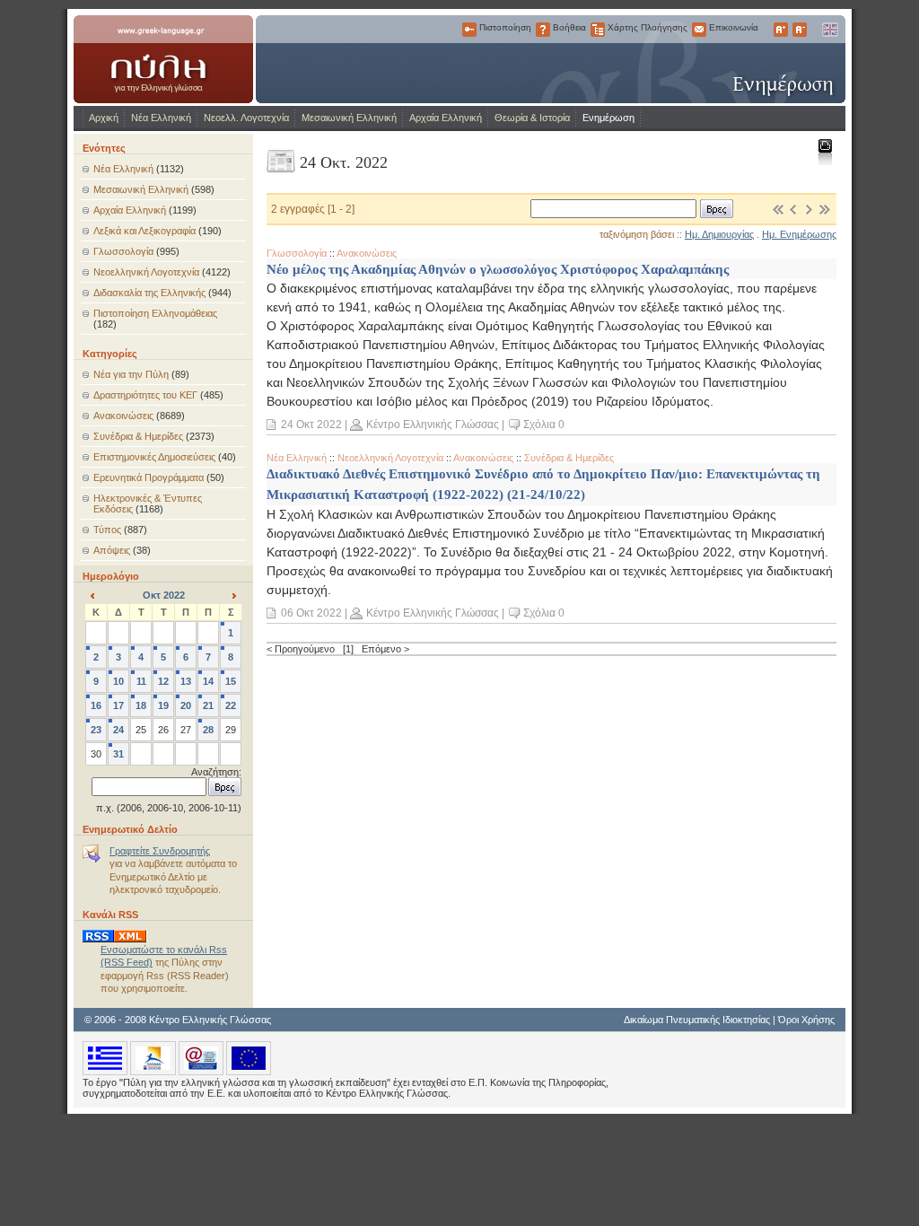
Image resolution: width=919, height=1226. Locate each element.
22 (230, 705)
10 (118, 681)
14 (208, 681)
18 (141, 705)
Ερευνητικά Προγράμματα (148, 477)
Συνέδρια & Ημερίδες (138, 436)
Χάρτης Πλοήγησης (598, 29)
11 (141, 681)
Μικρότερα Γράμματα (799, 29)
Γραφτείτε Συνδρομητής (159, 850)
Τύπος (107, 529)
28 (208, 729)
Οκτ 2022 (164, 595)
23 (96, 729)
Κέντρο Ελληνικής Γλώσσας (432, 424)
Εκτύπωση (824, 151)
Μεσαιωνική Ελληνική (349, 117)
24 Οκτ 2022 (311, 424)
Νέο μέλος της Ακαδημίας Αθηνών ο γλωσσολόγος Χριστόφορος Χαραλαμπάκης (498, 268)
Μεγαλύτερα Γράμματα (781, 29)
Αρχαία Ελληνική (445, 117)
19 (163, 705)
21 (208, 705)
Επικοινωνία (699, 29)
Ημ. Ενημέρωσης (799, 234)
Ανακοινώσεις (123, 415)
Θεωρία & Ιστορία (532, 117)
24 (118, 729)
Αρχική (103, 117)
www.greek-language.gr (163, 59)
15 (230, 681)
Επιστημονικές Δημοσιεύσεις (154, 456)
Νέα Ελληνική (161, 117)
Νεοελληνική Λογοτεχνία (146, 272)
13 (185, 681)
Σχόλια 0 (544, 424)
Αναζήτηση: (216, 771)
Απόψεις (111, 550)
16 (96, 705)
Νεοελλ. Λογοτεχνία (246, 117)
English (829, 29)
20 (185, 705)
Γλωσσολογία (123, 251)
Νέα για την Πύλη (131, 374)
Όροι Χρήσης (806, 1019)
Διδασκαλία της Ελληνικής (149, 292)
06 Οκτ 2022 (311, 613)
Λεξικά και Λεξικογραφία (144, 230)
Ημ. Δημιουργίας (719, 234)
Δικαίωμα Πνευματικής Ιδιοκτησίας (697, 1019)
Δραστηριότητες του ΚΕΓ (145, 395)
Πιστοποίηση (469, 29)
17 (118, 705)
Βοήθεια (543, 29)
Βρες (716, 208)
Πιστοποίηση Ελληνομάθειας (155, 313)
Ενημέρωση (608, 117)
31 (118, 754)
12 (163, 681)
